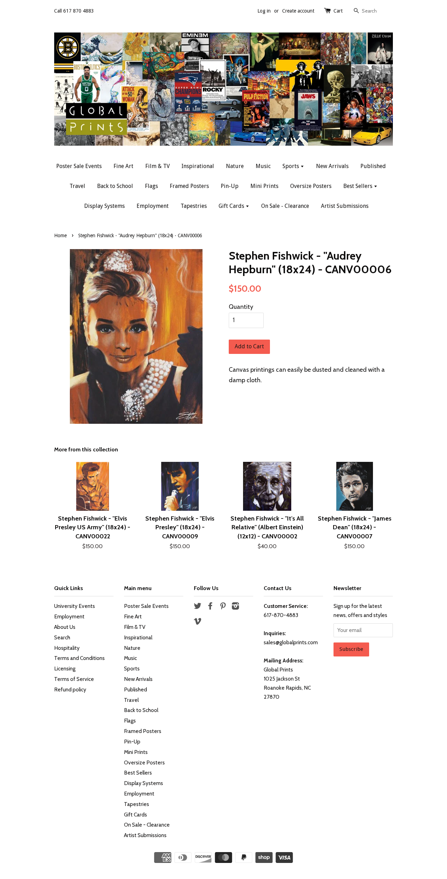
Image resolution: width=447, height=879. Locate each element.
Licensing (64, 668)
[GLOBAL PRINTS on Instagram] (235, 607)
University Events (74, 606)
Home (60, 235)
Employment (153, 206)
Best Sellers (358, 186)
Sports (291, 166)
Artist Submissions (344, 206)
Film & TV (157, 166)
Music (263, 166)
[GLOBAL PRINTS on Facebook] (210, 607)
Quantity (241, 307)
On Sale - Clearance (285, 206)
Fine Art (123, 166)
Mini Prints (264, 186)
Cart (338, 11)
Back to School (115, 186)
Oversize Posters (310, 186)
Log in (264, 11)
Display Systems (104, 206)
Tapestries (194, 206)
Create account (298, 11)
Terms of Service (74, 679)
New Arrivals (332, 166)
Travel (77, 186)
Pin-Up (230, 186)
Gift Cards (232, 206)
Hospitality (67, 648)
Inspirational (198, 166)
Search (62, 637)
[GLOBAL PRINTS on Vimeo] (197, 622)
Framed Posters (189, 186)
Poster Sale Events (79, 166)
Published (373, 166)
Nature (235, 166)
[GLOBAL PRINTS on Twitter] (197, 607)
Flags (151, 186)
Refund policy (70, 689)
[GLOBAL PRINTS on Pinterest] (223, 607)
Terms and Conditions (79, 658)
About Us (64, 627)
